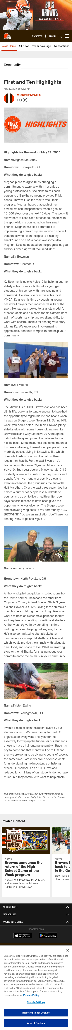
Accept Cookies (36, 1023)
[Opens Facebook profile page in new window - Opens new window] (19, 100)
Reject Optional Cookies (36, 1012)
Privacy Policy (31, 995)
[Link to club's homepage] (7, 34)
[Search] (60, 36)
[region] (36, 987)
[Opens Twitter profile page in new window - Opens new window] (25, 100)
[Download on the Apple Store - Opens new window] (23, 936)
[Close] (68, 950)
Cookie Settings (36, 1002)
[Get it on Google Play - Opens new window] (48, 937)
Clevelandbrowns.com (29, 94)
